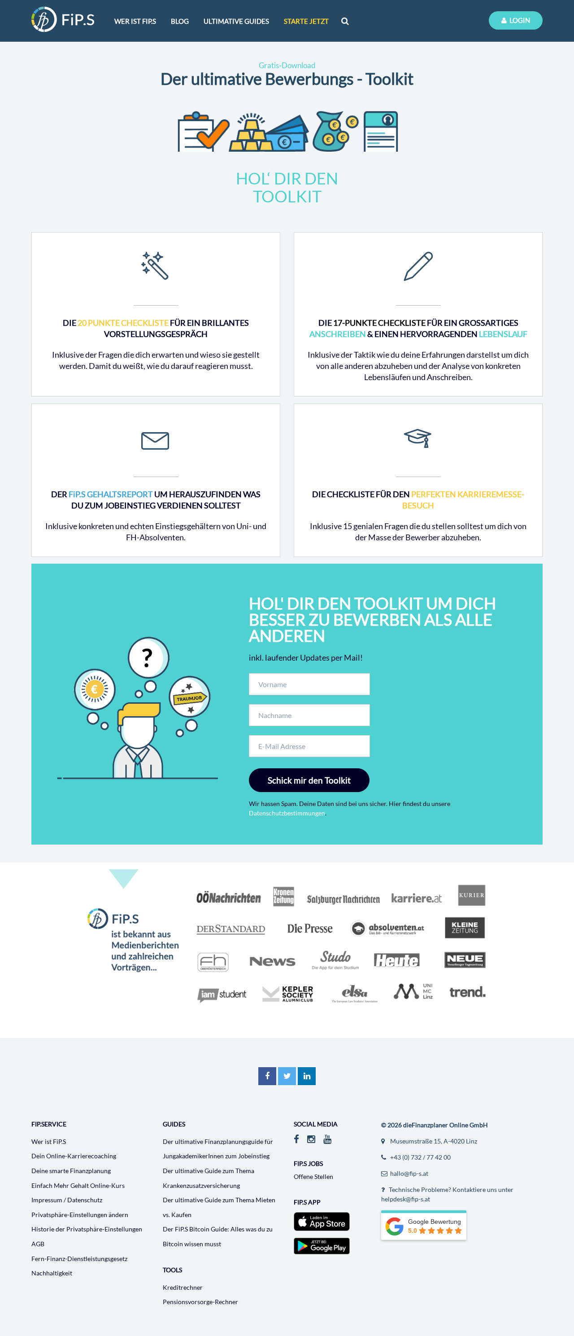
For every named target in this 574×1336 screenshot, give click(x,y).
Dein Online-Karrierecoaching (73, 1156)
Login (518, 20)
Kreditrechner (183, 1287)
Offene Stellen (313, 1176)
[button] (267, 1076)
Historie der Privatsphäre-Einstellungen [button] (86, 1229)
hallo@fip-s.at (408, 1173)
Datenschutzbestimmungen (287, 813)
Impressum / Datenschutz (66, 1200)
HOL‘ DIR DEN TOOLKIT (287, 187)
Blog (180, 21)
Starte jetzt (306, 21)
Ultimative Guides (236, 21)
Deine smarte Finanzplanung (71, 1170)
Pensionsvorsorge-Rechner (200, 1301)
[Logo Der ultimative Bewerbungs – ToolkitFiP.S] (62, 19)
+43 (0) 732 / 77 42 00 (420, 1157)
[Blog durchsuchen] (345, 21)
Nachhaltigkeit (51, 1273)
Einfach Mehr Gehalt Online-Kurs (78, 1185)
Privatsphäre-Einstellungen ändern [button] (79, 1214)
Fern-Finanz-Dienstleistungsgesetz (79, 1258)
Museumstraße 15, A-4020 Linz (433, 1141)
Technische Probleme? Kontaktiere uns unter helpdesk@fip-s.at (447, 1194)
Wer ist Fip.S (135, 21)
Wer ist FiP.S (48, 1141)
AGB (37, 1244)
